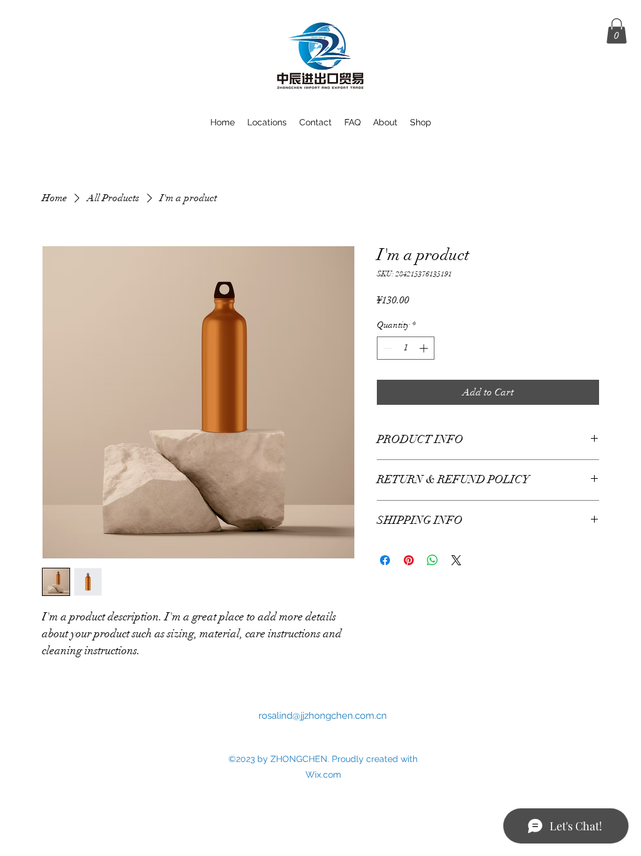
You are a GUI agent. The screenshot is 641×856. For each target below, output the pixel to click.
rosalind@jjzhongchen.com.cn (323, 715)
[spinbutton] (405, 348)
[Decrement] (386, 348)
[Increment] (425, 348)
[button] (616, 31)
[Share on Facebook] (384, 560)
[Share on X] (456, 560)
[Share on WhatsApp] (432, 560)
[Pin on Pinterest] (408, 560)
